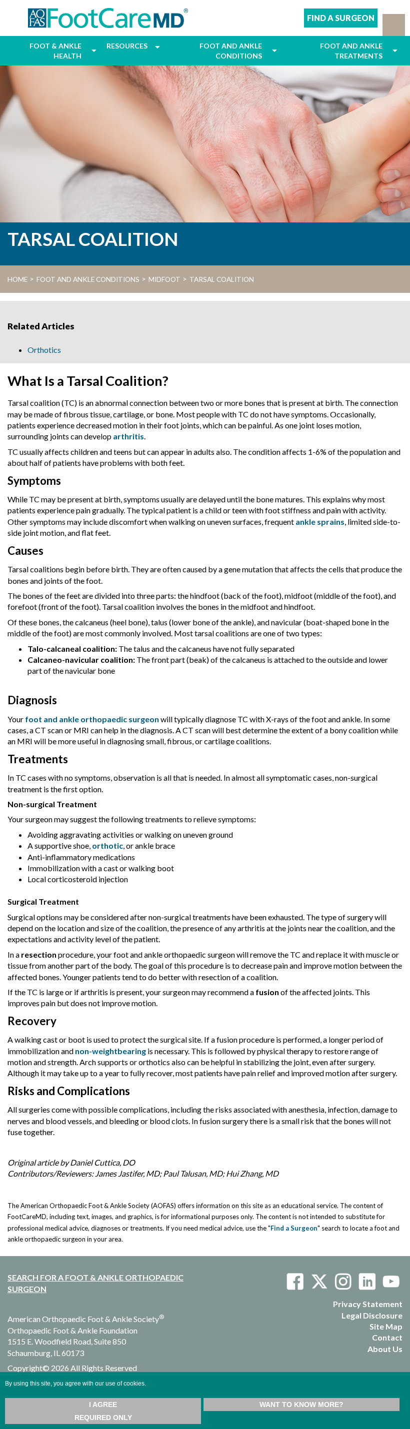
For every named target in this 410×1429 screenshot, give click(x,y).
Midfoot (164, 279)
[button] (393, 25)
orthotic (107, 845)
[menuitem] (47, 50)
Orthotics (44, 349)
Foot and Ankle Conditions (88, 279)
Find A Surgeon (340, 17)
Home (18, 279)
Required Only (103, 1418)
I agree (103, 1405)
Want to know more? (302, 1405)
